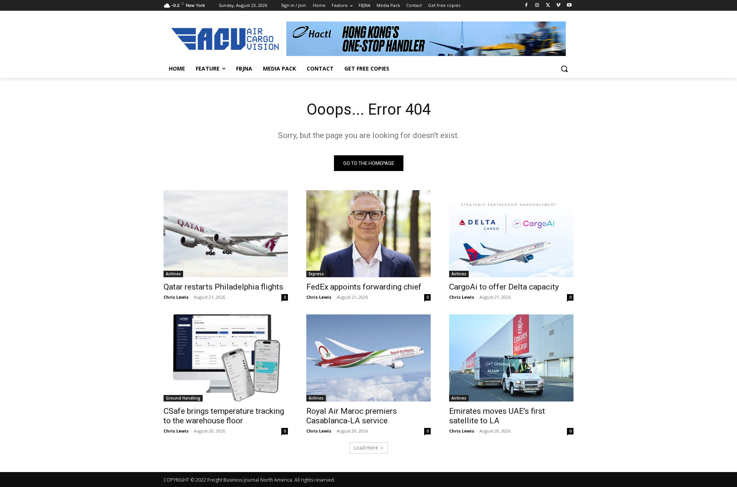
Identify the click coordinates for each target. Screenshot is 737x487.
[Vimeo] (558, 5)
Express (316, 273)
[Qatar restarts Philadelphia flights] (226, 233)
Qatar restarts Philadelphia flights (223, 286)
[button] (564, 68)
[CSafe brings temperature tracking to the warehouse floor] (226, 357)
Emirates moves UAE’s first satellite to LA (497, 415)
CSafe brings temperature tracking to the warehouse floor (224, 415)
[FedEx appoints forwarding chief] (368, 233)
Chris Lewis (176, 297)
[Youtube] (569, 5)
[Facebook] (526, 5)
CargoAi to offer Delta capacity (504, 286)
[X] (548, 5)
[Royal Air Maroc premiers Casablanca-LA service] (368, 357)
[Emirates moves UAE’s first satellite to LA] (511, 357)
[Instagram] (537, 5)
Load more (366, 447)
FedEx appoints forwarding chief (363, 286)
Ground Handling (183, 398)
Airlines (173, 273)
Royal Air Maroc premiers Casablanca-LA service (351, 415)
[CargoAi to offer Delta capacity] (511, 233)
